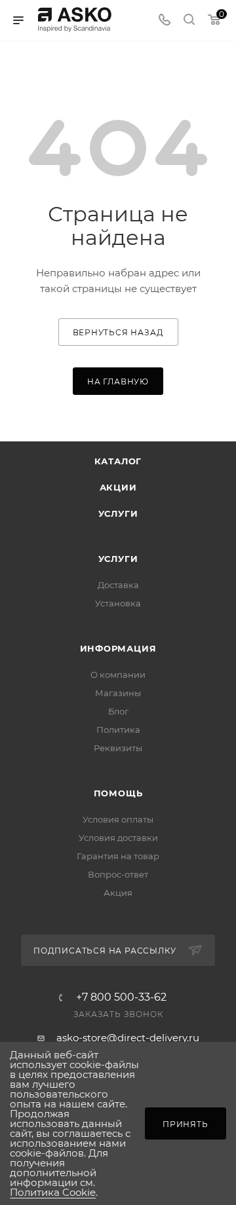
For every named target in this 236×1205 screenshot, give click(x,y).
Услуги (118, 513)
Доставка (118, 585)
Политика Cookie (53, 1192)
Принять (185, 1124)
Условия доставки (118, 837)
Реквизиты (118, 748)
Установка (118, 603)
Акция (118, 892)
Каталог (118, 461)
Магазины (118, 693)
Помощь (118, 793)
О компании (118, 674)
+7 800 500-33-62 (121, 997)
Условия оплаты (118, 819)
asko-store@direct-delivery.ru (127, 1037)
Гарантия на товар (118, 856)
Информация (118, 648)
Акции (118, 487)
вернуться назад (118, 332)
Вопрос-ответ (118, 874)
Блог (118, 711)
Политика (118, 729)
